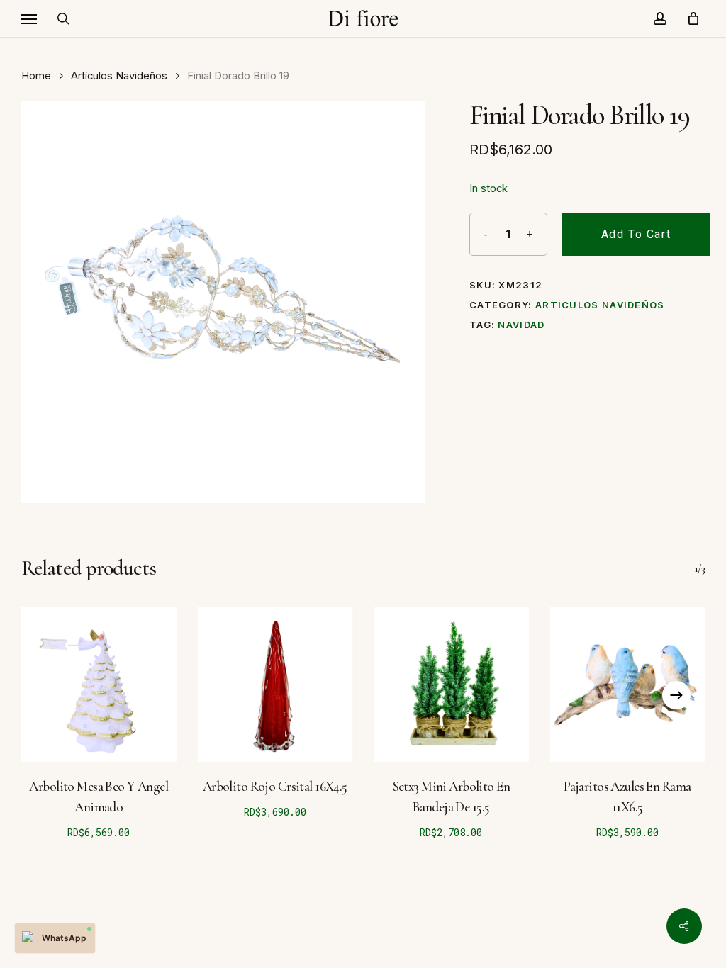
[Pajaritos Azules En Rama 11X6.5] (627, 684)
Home (36, 75)
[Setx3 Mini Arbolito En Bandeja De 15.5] (451, 684)
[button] (29, 18)
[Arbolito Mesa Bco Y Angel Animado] (99, 684)
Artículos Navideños (119, 75)
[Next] (676, 695)
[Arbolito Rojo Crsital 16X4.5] (275, 684)
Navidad (521, 324)
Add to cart (636, 234)
